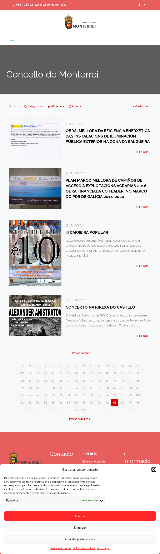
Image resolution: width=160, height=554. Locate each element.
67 (37, 395)
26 (91, 373)
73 (84, 395)
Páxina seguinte (78, 418)
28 (107, 373)
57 (84, 388)
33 (22, 380)
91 (99, 402)
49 (22, 388)
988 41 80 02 (24, 4)
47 (130, 380)
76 (107, 395)
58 (91, 388)
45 (114, 380)
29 (114, 373)
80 (138, 395)
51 (37, 388)
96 (138, 402)
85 (53, 402)
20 (45, 373)
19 (37, 373)
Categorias (34, 106)
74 (91, 395)
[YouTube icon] (144, 4)
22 (60, 373)
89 (84, 402)
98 (84, 409)
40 (76, 380)
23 (68, 373)
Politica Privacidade (84, 548)
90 (91, 402)
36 (45, 380)
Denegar (80, 527)
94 (122, 402)
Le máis (143, 152)
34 (30, 380)
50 (30, 388)
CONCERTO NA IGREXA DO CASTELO (100, 307)
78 (122, 395)
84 (45, 402)
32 (138, 373)
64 (138, 388)
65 (22, 395)
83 (37, 402)
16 (138, 366)
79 (130, 395)
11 (99, 366)
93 (114, 402)
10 (91, 366)
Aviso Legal (103, 548)
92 (107, 402)
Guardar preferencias (80, 539)
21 (53, 373)
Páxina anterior (81, 353)
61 (114, 388)
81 (22, 402)
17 (22, 373)
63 (130, 388)
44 (107, 380)
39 (68, 380)
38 (60, 380)
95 (130, 402)
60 (107, 388)
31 (130, 373)
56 (76, 388)
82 (30, 402)
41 (84, 380)
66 (30, 395)
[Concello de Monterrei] (80, 21)
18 (30, 373)
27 (99, 373)
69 (53, 395)
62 (122, 388)
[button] (154, 469)
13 (114, 366)
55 (68, 388)
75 (99, 395)
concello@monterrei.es (52, 4)
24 (76, 373)
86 (60, 402)
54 (60, 388)
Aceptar (80, 516)
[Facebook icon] (139, 4)
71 (68, 395)
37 (53, 380)
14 (122, 366)
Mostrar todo (143, 106)
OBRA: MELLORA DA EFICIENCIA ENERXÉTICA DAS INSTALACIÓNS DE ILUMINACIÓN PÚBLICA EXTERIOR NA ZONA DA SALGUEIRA (108, 136)
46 (122, 380)
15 (130, 366)
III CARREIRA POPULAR (87, 232)
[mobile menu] (12, 39)
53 (53, 388)
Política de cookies (61, 548)
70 (60, 395)
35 (37, 380)
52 (45, 388)
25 (84, 373)
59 (99, 388)
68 (45, 395)
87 (68, 402)
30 (122, 373)
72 (76, 395)
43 (99, 380)
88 (76, 402)
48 (138, 380)
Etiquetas (56, 106)
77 (114, 395)
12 (107, 366)
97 (76, 409)
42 (91, 380)
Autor (75, 106)
